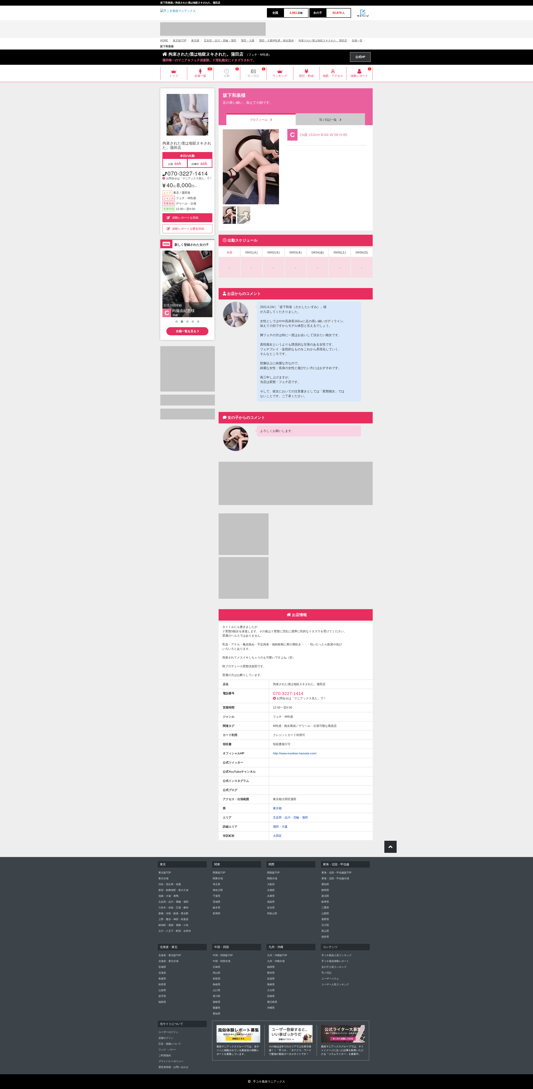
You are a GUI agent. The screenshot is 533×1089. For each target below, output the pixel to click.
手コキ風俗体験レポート (335, 961)
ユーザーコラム (330, 978)
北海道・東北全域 (168, 961)
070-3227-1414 (187, 173)
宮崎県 (271, 996)
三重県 (325, 907)
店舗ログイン (165, 1038)
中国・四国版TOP (223, 955)
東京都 (195, 40)
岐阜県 (325, 901)
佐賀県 (271, 978)
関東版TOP (219, 872)
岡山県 (216, 972)
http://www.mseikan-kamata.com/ (294, 753)
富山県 (325, 930)
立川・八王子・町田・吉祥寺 (174, 930)
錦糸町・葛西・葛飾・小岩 (173, 925)
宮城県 (162, 967)
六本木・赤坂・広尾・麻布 (173, 907)
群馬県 (216, 913)
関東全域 (218, 878)
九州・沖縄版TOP (277, 955)
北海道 (162, 972)
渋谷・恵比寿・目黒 (169, 884)
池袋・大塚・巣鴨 (168, 895)
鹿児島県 (272, 1001)
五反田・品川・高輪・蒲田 (220, 40)
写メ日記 (326, 972)
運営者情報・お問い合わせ (173, 1067)
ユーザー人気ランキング (335, 984)
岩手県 (162, 996)
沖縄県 (271, 1007)
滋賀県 (271, 901)
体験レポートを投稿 (185, 217)
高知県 (216, 1013)
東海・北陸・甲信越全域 (335, 878)
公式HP (360, 57)
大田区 (277, 835)
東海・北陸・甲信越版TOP (336, 872)
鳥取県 (216, 978)
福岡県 (271, 967)
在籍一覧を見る (186, 331)
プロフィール (260, 119)
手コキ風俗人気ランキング (336, 955)
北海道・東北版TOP (169, 955)
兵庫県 (271, 895)
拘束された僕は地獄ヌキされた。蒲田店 (322, 40)
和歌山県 (272, 913)
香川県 (216, 996)
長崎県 (271, 984)
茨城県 (216, 901)
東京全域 (163, 878)
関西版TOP (273, 872)
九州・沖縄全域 (276, 961)
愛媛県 (216, 1007)
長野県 (325, 919)
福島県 (162, 1001)
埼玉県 (216, 884)
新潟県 (325, 895)
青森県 (162, 978)
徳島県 (216, 1001)
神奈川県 (218, 890)
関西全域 (272, 878)
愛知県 (325, 884)
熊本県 (271, 972)
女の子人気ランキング (333, 967)
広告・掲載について (169, 1043)
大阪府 (271, 884)
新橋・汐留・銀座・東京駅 (173, 913)
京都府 (271, 890)
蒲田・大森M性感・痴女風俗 (276, 40)
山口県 (216, 990)
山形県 (162, 990)
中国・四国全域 (221, 961)
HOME (164, 40)
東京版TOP (180, 40)
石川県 (325, 925)
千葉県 (216, 895)
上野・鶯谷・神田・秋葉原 (173, 919)
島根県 (216, 984)
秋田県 (162, 984)
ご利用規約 (164, 1055)
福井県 (325, 936)
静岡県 (325, 890)
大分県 (271, 990)
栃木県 (216, 907)
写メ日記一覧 (329, 119)
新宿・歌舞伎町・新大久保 (173, 890)
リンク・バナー (167, 1049)
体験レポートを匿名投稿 (188, 228)
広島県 (216, 967)
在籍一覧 (357, 40)
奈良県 (271, 907)
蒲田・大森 (247, 40)
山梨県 (325, 913)
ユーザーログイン (168, 1032)
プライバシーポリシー (170, 1061)
